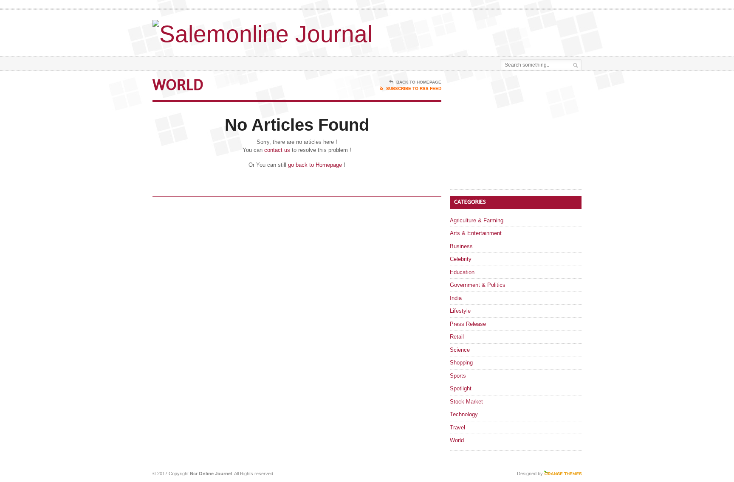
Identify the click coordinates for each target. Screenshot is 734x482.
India (456, 298)
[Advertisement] (482, 31)
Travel (457, 427)
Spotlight (460, 388)
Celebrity (460, 259)
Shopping (461, 362)
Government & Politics (477, 285)
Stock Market (466, 401)
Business (461, 246)
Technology (464, 414)
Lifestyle (460, 311)
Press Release (468, 324)
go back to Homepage (315, 165)
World (457, 440)
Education (462, 272)
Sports (458, 376)
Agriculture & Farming (476, 220)
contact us (277, 150)
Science (460, 350)
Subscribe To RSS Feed (413, 88)
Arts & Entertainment (476, 233)
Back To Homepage (418, 82)
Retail (457, 336)
